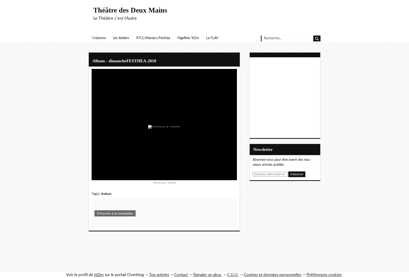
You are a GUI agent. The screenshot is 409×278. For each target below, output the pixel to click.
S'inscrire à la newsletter (115, 213)
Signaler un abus (207, 275)
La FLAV (212, 38)
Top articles (159, 275)
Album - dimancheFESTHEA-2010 (124, 60)
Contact (181, 275)
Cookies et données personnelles (272, 275)
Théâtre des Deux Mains (130, 10)
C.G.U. (233, 275)
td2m (99, 275)
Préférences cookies (324, 275)
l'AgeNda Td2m (188, 38)
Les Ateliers (121, 38)
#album (106, 194)
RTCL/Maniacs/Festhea (153, 38)
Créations (99, 38)
